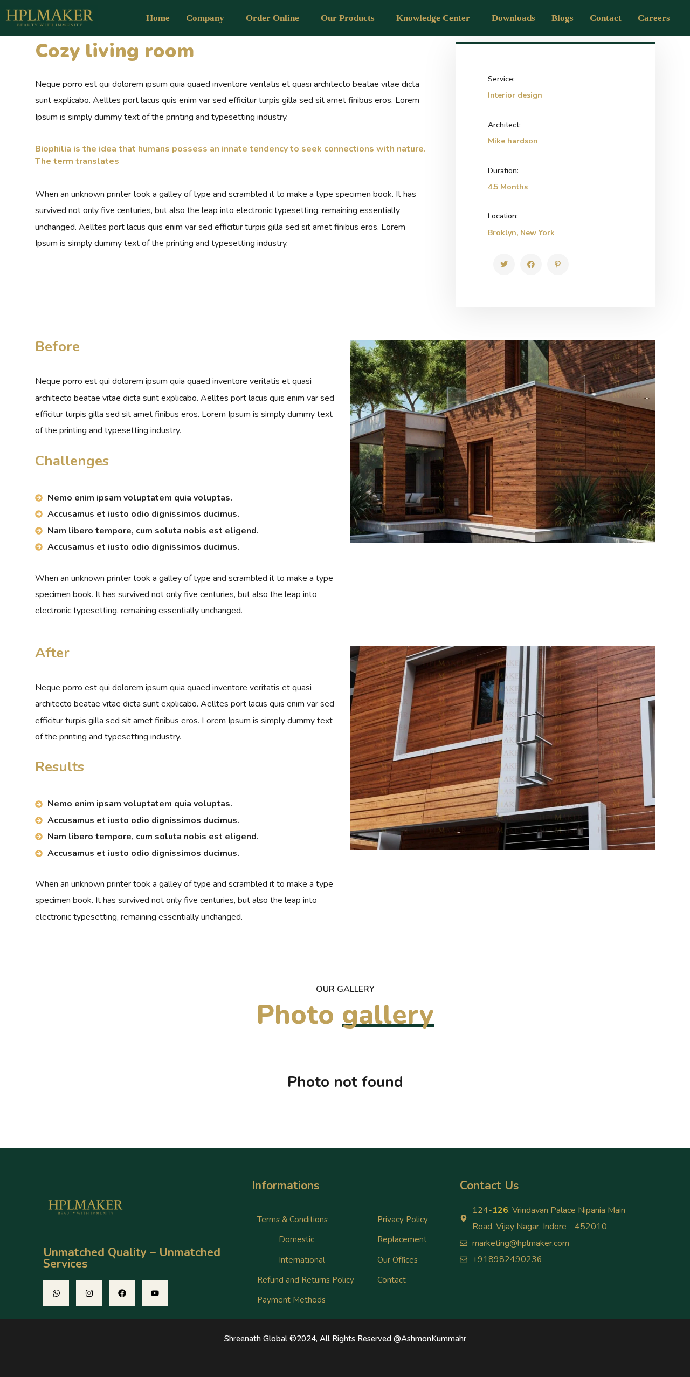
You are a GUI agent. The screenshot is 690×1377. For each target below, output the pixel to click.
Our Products (348, 18)
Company (205, 18)
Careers (654, 18)
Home (158, 18)
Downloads (513, 18)
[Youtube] (155, 1293)
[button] (208, 18)
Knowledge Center (433, 18)
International (302, 1260)
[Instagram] (89, 1293)
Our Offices (397, 1260)
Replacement (402, 1239)
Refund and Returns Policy (305, 1280)
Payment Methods (291, 1299)
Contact (606, 18)
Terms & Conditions (292, 1219)
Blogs (562, 18)
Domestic (296, 1239)
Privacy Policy (402, 1219)
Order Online (272, 18)
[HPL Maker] (504, 264)
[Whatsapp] (56, 1293)
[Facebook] (122, 1293)
